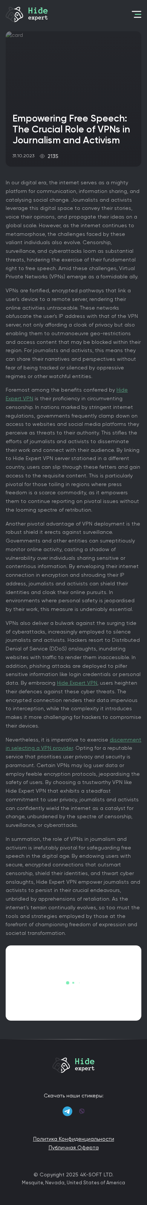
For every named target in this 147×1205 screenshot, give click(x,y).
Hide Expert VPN (77, 683)
